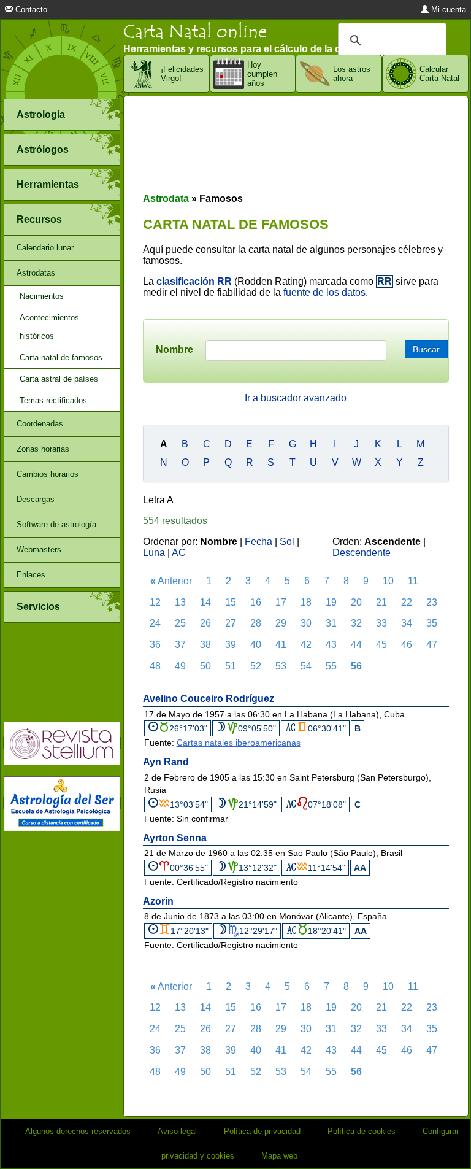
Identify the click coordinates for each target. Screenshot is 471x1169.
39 (230, 644)
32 (356, 623)
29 (280, 623)
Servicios (38, 606)
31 (331, 623)
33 (381, 623)
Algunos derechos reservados (78, 1131)
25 (180, 623)
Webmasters (39, 549)
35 (431, 623)
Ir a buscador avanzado (296, 398)
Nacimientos (42, 296)
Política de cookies (361, 1131)
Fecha (258, 541)
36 (155, 644)
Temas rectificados (53, 400)
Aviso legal (177, 1131)
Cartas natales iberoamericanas (239, 742)
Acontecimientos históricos (49, 327)
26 (205, 623)
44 (356, 644)
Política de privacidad (262, 1131)
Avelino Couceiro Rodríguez (208, 698)
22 (406, 602)
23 (431, 602)
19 (331, 602)
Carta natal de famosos (61, 357)
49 (180, 666)
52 (255, 666)
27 (230, 623)
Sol (287, 541)
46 (406, 644)
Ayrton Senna (175, 838)
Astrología (41, 114)
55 (331, 666)
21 (381, 602)
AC (179, 552)
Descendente (361, 552)
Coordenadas (40, 423)
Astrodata (166, 198)
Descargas (36, 499)
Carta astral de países (59, 379)
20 (356, 602)
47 (431, 644)
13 (180, 602)
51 (230, 666)
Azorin (158, 901)
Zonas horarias (43, 448)
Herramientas (48, 184)
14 (205, 602)
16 (255, 602)
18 (306, 602)
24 (155, 623)
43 (331, 644)
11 (413, 581)
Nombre (174, 349)
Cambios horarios (47, 474)
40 (255, 644)
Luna (154, 552)
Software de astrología (56, 524)
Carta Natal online (195, 32)
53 (280, 666)
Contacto (30, 9)
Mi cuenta (447, 9)
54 (306, 666)
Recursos (39, 219)
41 (280, 644)
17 (280, 602)
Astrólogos (43, 149)
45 (381, 644)
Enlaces (31, 574)
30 (306, 623)
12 (155, 602)
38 (205, 644)
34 (406, 623)
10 (388, 581)
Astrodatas (36, 272)
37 (180, 644)
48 (155, 666)
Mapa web (279, 1155)
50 (205, 666)
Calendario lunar (45, 247)
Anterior (171, 581)
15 (230, 602)
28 (255, 623)
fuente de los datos (324, 292)
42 (306, 644)
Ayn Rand (166, 762)
